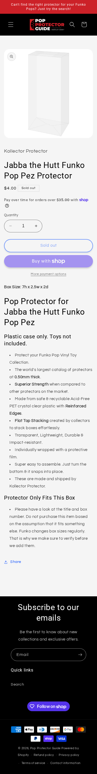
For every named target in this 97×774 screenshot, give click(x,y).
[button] (11, 24)
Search (17, 684)
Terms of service (33, 763)
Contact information (65, 763)
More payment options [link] (48, 274)
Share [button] (15, 562)
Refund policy (44, 755)
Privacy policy (69, 755)
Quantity (11, 215)
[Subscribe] (80, 654)
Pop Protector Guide (45, 748)
